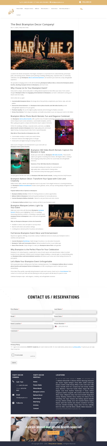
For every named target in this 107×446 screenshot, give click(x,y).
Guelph (67, 384)
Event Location (16, 324)
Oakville (85, 382)
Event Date (58, 316)
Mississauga (85, 380)
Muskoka (78, 402)
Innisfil (84, 392)
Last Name (58, 309)
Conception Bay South (78, 386)
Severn (80, 405)
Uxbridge (69, 400)
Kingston (58, 390)
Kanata (92, 388)
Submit (14, 362)
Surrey (57, 388)
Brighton (92, 400)
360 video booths (57, 155)
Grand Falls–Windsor (71, 407)
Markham (60, 380)
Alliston (57, 394)
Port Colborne (85, 396)
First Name (15, 309)
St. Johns (81, 384)
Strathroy (79, 396)
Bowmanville (89, 407)
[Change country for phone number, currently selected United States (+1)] (56, 326)
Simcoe (74, 396)
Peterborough (78, 390)
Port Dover (58, 405)
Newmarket (91, 380)
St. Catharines (73, 380)
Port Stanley (91, 402)
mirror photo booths (25, 119)
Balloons (37, 9)
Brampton (58, 384)
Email (13, 316)
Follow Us (19, 403)
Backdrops (26, 241)
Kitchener (79, 380)
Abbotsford (62, 388)
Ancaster (61, 382)
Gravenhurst (84, 402)
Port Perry (85, 405)
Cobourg (58, 396)
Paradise (75, 388)
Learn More (53, 432)
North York (69, 386)
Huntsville (64, 405)
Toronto (79, 378)
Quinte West (64, 402)
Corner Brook (64, 390)
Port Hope (58, 400)
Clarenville (63, 386)
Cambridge (91, 405)
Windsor (80, 388)
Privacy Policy (15, 345)
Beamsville (91, 398)
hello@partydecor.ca (21, 397)
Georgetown (59, 392)
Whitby (76, 384)
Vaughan (66, 382)
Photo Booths (44, 9)
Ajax (57, 382)
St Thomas (85, 390)
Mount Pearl (70, 388)
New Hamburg (79, 398)
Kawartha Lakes (71, 402)
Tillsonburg (63, 396)
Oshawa (58, 386)
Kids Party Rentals (64, 9)
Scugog (76, 405)
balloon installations (25, 185)
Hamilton (63, 384)
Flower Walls (20, 9)
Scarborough (90, 382)
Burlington (71, 382)
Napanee (58, 402)
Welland (83, 407)
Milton (80, 382)
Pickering (72, 384)
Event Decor (54, 9)
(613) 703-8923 (44, 2)
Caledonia (64, 400)
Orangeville (70, 392)
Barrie (89, 384)
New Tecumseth (80, 400)
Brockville (84, 394)
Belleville (78, 407)
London (85, 384)
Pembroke (69, 396)
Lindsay (72, 394)
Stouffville (91, 386)
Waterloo (86, 400)
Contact (19, 15)
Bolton (87, 392)
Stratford (79, 392)
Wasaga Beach (90, 394)
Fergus (61, 394)
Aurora (73, 400)
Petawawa (72, 398)
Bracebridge (70, 405)
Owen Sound (78, 394)
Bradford (65, 392)
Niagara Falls (86, 388)
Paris (64, 398)
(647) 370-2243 (28, 2)
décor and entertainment (36, 77)
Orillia (92, 384)
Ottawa (76, 382)
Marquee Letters (29, 9)
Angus (67, 398)
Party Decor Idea (23, 27)
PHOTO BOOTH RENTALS (53, 423)
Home (35, 382)
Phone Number (59, 324)
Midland (92, 392)
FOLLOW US (86, 2)
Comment (15, 331)
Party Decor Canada (55, 444)
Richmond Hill (66, 380)
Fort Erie (92, 396)
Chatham (91, 390)
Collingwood (67, 394)
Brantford (71, 390)
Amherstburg (59, 398)
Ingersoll (86, 398)
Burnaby (86, 386)
